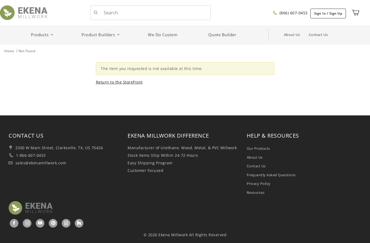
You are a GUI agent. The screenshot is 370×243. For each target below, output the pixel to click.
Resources (256, 192)
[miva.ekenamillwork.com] (23, 12)
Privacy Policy (259, 183)
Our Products (258, 148)
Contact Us (318, 34)
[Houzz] (79, 223)
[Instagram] (27, 223)
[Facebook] (14, 223)
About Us (292, 34)
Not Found (27, 51)
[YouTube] (40, 223)
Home (9, 51)
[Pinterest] (53, 223)
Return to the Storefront (119, 82)
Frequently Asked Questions (271, 174)
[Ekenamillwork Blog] (66, 223)
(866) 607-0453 (293, 12)
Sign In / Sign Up (328, 13)
